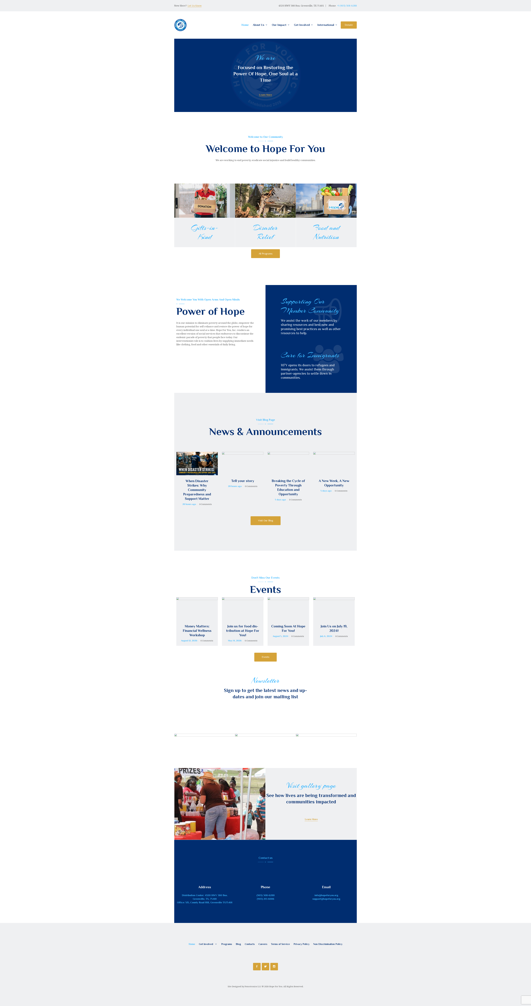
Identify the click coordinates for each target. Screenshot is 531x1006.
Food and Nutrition (326, 232)
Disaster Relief (265, 232)
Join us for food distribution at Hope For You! (242, 630)
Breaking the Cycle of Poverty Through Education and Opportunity (288, 487)
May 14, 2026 (235, 640)
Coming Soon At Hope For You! (288, 628)
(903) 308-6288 (266, 895)
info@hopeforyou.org (326, 895)
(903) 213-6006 (265, 898)
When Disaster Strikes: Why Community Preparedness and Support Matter (197, 490)
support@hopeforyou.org (326, 898)
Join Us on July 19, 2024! (334, 628)
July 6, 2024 (326, 636)
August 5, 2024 (280, 636)
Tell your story (242, 481)
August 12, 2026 (189, 640)
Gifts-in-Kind (204, 232)
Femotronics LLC (253, 986)
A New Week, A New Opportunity (334, 483)
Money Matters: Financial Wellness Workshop (197, 630)
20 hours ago (189, 504)
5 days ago (280, 499)
